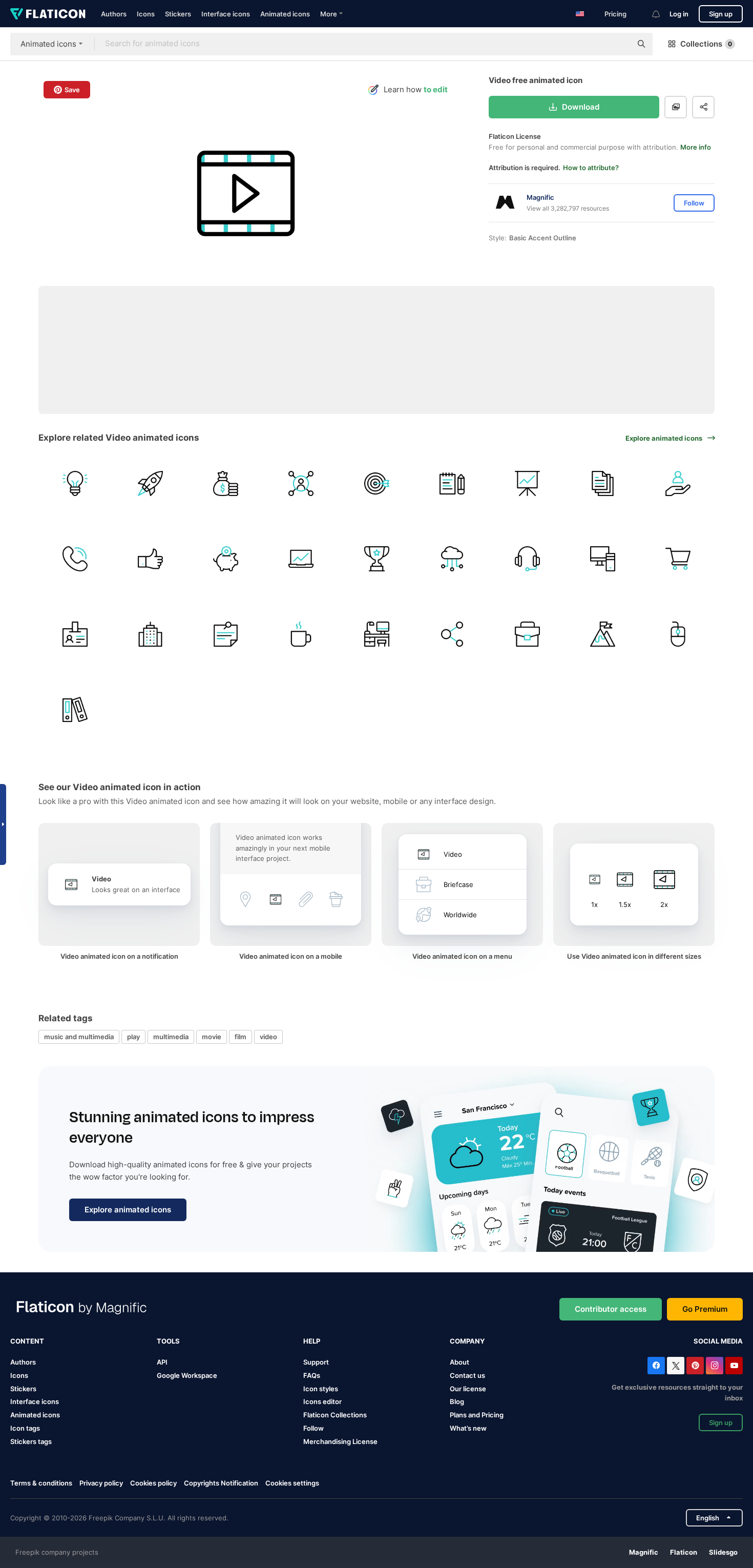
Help (311, 1341)
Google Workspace (187, 1375)
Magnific (643, 1552)
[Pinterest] (695, 1365)
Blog (457, 1401)
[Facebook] (656, 1365)
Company (467, 1341)
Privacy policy (101, 1483)
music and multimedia (79, 1037)
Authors (114, 14)
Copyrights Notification (221, 1483)
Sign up (721, 14)
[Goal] (603, 634)
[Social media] (301, 483)
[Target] (376, 483)
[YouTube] (734, 1365)
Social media (718, 1341)
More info (695, 147)
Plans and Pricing (477, 1415)
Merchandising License (340, 1441)
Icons (146, 14)
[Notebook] (452, 483)
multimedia (171, 1037)
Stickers (178, 14)
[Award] (376, 558)
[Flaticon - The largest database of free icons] (48, 13)
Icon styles (320, 1389)
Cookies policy (153, 1483)
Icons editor (322, 1401)
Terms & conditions (41, 1483)
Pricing (615, 14)
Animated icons (285, 14)
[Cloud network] (452, 558)
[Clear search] (619, 44)
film (240, 1037)
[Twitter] (675, 1365)
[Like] (150, 558)
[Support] (527, 558)
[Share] (452, 634)
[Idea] (75, 483)
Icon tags (25, 1428)
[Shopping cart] (678, 558)
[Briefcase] (527, 634)
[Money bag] (225, 483)
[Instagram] (714, 1365)
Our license (468, 1389)
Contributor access (610, 1309)
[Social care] (678, 483)
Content (27, 1341)
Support (316, 1362)
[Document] (603, 483)
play (133, 1037)
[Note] (225, 634)
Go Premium (704, 1309)
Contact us (467, 1375)
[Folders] (75, 710)
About (459, 1362)
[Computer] (603, 558)
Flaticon (683, 1552)
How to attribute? (591, 167)
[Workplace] (376, 634)
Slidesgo (723, 1552)
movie (211, 1037)
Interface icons (225, 14)
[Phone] (75, 558)
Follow (313, 1428)
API (162, 1362)
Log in (679, 14)
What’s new (468, 1428)
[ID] (75, 634)
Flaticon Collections (335, 1415)
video (268, 1037)
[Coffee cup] (301, 634)
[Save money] (225, 558)
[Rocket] (150, 483)
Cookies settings (292, 1483)
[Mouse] (678, 634)
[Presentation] (527, 483)
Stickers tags (31, 1441)
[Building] (150, 634)
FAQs (311, 1375)
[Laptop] (301, 558)
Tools (168, 1341)
